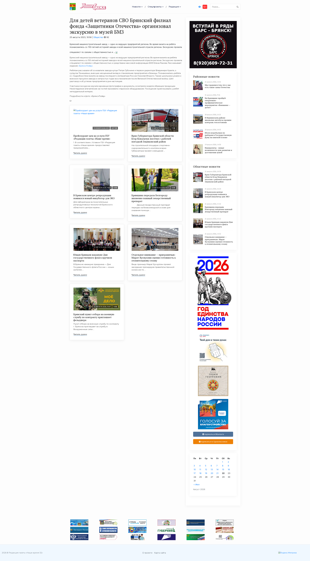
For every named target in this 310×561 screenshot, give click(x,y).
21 (217, 473)
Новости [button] (136, 7)
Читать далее (80, 152)
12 (206, 469)
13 (212, 469)
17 (195, 473)
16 (229, 469)
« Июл (196, 484)
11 (200, 469)
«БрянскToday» (85, 66)
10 (195, 469)
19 (206, 473)
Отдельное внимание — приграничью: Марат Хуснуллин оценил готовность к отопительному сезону (154, 257)
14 (217, 469)
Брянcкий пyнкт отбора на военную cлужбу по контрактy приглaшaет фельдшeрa (93, 317)
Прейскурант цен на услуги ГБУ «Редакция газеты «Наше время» (91, 137)
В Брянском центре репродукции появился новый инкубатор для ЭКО (94, 197)
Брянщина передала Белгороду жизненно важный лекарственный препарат (151, 198)
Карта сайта (160, 553)
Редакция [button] (174, 7)
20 (212, 473)
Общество (98, 37)
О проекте (147, 553)
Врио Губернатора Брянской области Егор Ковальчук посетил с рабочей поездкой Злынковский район (153, 138)
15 (223, 469)
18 (200, 473)
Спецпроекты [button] (155, 7)
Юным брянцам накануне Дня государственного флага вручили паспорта (92, 257)
